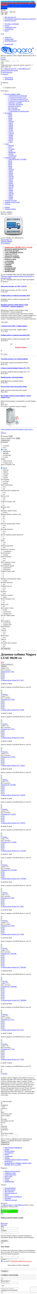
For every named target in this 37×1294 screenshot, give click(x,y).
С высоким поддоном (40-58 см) (18, 101)
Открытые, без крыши (15, 104)
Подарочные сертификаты (13, 1196)
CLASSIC (11, 149)
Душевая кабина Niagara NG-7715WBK (13, 878)
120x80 (10, 135)
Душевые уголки (10, 157)
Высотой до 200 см (14, 106)
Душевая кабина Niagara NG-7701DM (13, 795)
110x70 (10, 180)
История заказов (10, 1190)
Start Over (4, 1225)
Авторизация (9, 79)
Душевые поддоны (11, 200)
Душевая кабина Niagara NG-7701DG (13, 765)
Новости (7, 1178)
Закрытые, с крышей (15, 102)
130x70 (10, 195)
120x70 (10, 188)
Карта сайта (8, 1176)
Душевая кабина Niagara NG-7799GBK (13, 967)
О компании (9, 1156)
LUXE (10, 151)
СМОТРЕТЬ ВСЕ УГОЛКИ (17, 159)
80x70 (10, 161)
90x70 (10, 116)
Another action (9, 39)
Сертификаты (9, 29)
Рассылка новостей (11, 1193)
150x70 (10, 140)
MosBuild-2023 (9, 1181)
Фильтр (4, 666)
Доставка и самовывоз (12, 24)
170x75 (10, 142)
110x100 (11, 176)
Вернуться (4, 1223)
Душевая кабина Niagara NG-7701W (12, 737)
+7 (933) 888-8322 (23, 1211)
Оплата (7, 25)
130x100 (11, 193)
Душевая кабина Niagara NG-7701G (12, 680)
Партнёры (8, 1198)
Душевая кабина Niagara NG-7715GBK (13, 851)
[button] (2, 34)
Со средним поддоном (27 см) (18, 99)
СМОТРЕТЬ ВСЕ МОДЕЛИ (17, 96)
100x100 (11, 121)
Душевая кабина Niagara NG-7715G (12, 1030)
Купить (4, 694)
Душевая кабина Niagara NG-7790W (12, 934)
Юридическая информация (13, 1147)
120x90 (10, 137)
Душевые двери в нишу (12, 202)
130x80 (10, 197)
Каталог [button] (3, 59)
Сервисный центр (10, 27)
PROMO (11, 145)
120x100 (11, 185)
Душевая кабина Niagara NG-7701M (12, 710)
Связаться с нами (10, 1173)
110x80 (10, 128)
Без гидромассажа (14, 109)
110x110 (10, 178)
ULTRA (10, 154)
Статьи (7, 1180)
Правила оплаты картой (12, 1171)
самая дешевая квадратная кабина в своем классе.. (17, 429)
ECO (9, 147)
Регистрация (9, 77)
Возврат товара (9, 1151)
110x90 (10, 130)
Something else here (11, 41)
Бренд (6, 1195)
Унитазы (7, 204)
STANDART (12, 156)
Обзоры (7, 1158)
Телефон (3, 1259)
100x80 (10, 125)
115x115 (10, 132)
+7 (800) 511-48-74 (8, 69)
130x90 (10, 139)
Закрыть (3, 433)
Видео (7, 30)
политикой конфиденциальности (21, 1261)
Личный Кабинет (10, 1188)
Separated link (9, 44)
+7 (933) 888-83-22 (22, 69)
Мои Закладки (9, 1191)
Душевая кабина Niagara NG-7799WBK (13, 1000)
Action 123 (8, 37)
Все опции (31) (6, 648)
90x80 (10, 118)
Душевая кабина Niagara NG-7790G (12, 906)
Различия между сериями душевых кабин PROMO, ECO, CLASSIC (18, 1164)
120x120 (11, 133)
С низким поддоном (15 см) (17, 97)
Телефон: (4, 1230)
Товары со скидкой (11, 1200)
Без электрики (13, 108)
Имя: (2, 1227)
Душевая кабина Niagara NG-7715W (12, 1059)
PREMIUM (11, 152)
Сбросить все (5, 440)
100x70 (10, 123)
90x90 (10, 120)
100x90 (10, 127)
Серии (7, 144)
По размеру (8, 113)
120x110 (11, 187)
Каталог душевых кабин (12, 94)
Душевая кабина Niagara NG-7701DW (13, 823)
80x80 (10, 114)
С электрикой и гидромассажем (18, 111)
